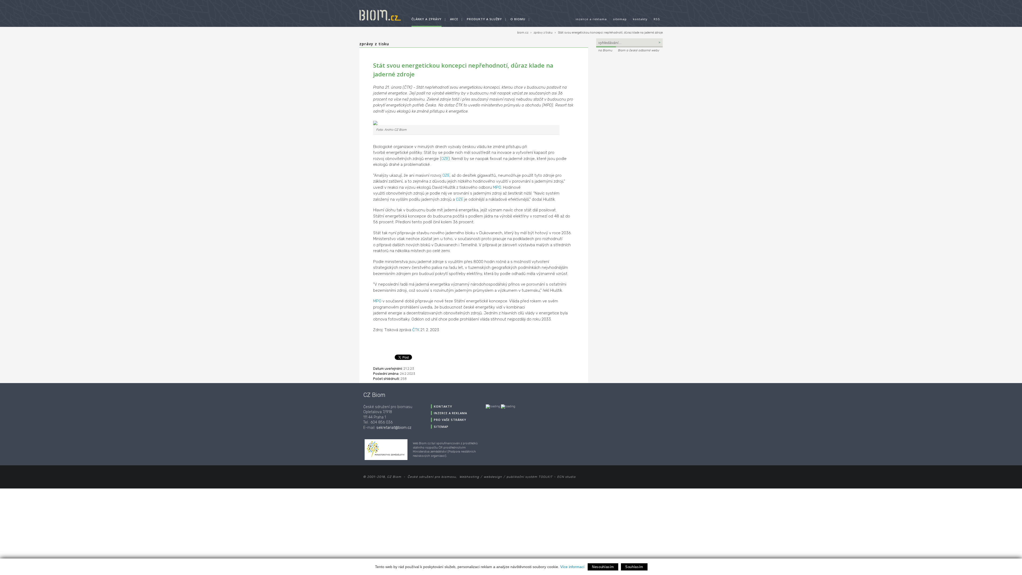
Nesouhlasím (603, 567)
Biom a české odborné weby (638, 50)
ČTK (415, 329)
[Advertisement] (629, 89)
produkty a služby (484, 19)
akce (454, 19)
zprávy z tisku (543, 32)
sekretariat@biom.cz (393, 427)
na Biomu (605, 50)
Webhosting (469, 477)
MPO (497, 187)
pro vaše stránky (450, 420)
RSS (657, 19)
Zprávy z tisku (374, 43)
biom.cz (522, 32)
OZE (444, 158)
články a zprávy (426, 19)
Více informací (572, 567)
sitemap (620, 19)
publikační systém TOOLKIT (530, 477)
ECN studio (566, 477)
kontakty (640, 19)
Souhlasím (634, 567)
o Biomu (517, 19)
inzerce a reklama (591, 19)
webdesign (493, 477)
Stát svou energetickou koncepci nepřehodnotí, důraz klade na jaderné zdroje (610, 32)
